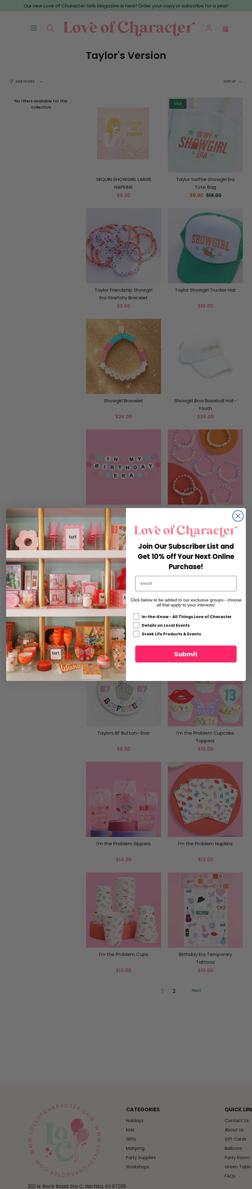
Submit (186, 654)
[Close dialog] (238, 515)
